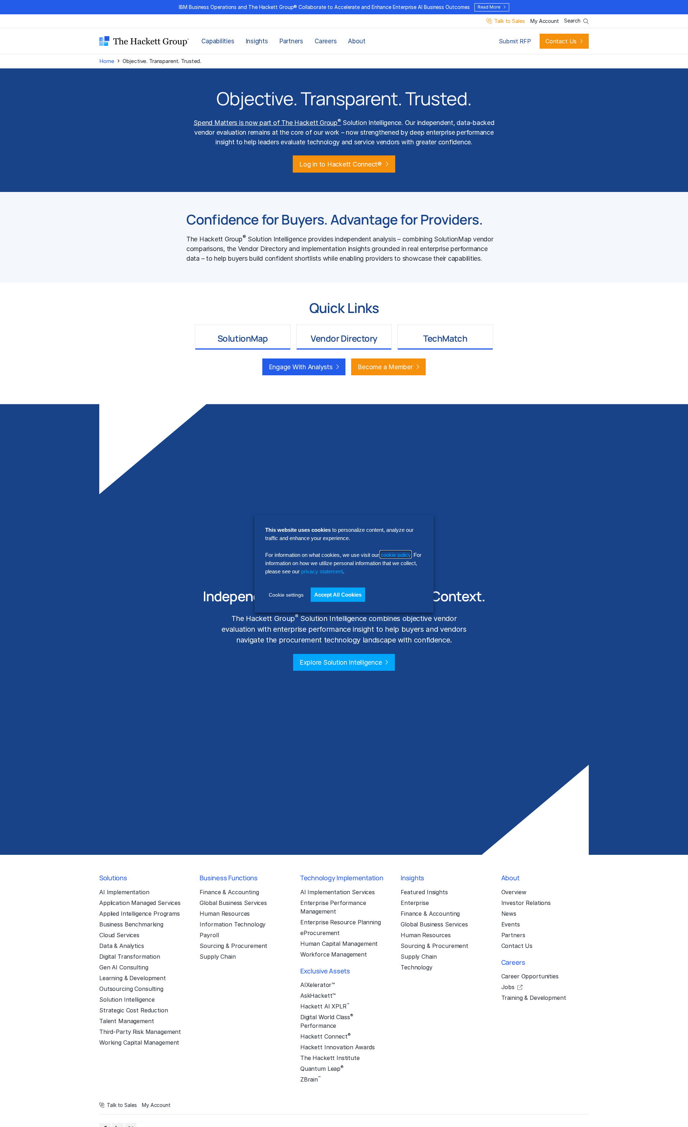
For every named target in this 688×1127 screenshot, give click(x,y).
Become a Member (385, 367)
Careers (325, 41)
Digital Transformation (129, 956)
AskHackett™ (318, 995)
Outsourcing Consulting (131, 988)
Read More (489, 7)
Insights (257, 41)
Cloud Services (119, 935)
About (356, 41)
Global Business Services (233, 902)
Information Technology (233, 924)
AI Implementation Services (337, 892)
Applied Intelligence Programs (139, 913)
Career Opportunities (530, 976)
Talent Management (126, 1021)
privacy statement (322, 571)
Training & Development (533, 997)
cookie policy (396, 555)
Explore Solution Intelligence (341, 662)
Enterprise (415, 902)
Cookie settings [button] (286, 594)
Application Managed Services (140, 902)
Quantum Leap (322, 1068)
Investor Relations (526, 902)
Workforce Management (333, 954)
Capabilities (217, 41)
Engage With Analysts (301, 367)
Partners (291, 41)
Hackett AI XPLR (324, 1006)
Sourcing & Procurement (233, 945)
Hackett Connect (325, 1036)
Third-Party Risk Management (140, 1031)
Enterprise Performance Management (333, 907)
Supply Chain (217, 956)
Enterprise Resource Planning (340, 922)
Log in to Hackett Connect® (340, 164)
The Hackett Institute (330, 1057)
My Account (544, 21)
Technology (417, 967)
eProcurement (320, 932)
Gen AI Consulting (123, 967)
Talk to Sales (509, 21)
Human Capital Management (339, 943)
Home (106, 61)
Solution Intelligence (127, 999)
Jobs (508, 987)
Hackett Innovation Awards (337, 1047)
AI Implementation (124, 892)
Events (510, 924)
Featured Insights (424, 892)
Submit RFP (515, 41)
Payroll (209, 935)
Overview (513, 892)
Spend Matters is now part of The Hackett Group (267, 122)
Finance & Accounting (229, 892)
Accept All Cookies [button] (338, 594)
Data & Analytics (121, 945)
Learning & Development (132, 978)
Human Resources (225, 913)
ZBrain (310, 1079)
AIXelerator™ (317, 984)
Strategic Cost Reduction (133, 1010)
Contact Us (561, 41)
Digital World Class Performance (326, 1021)
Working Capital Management (139, 1042)
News (508, 913)
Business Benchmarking (131, 924)
